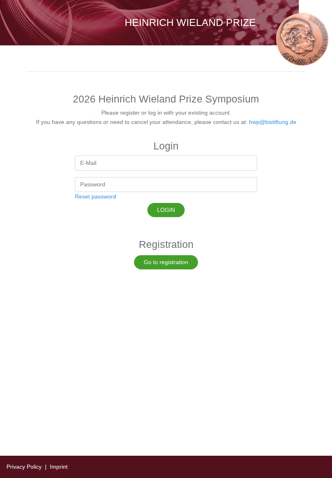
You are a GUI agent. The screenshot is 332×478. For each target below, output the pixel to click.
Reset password (95, 196)
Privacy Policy (24, 466)
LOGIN (166, 210)
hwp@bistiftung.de (272, 122)
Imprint (59, 466)
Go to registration (166, 262)
